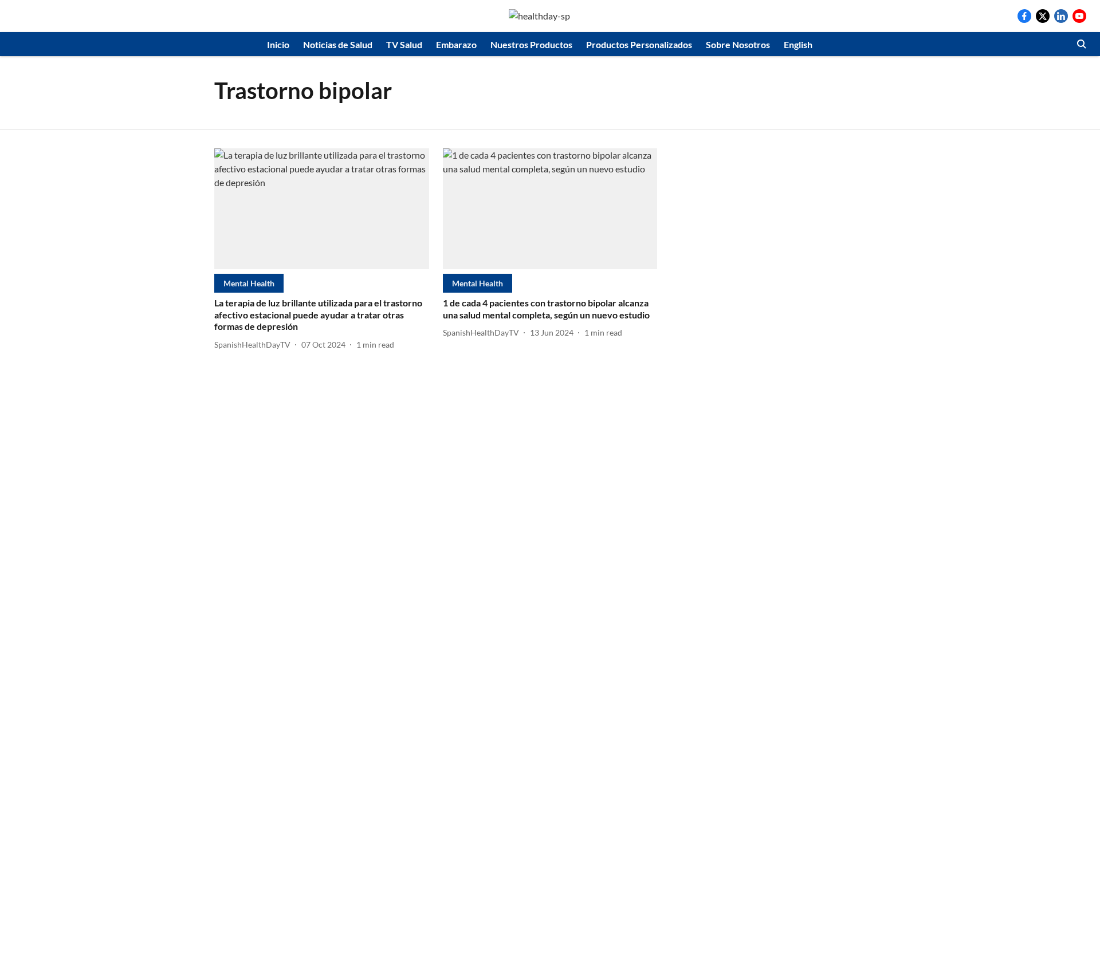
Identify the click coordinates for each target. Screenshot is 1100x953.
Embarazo (456, 44)
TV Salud (404, 44)
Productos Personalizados (639, 44)
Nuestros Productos (531, 44)
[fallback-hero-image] (321, 208)
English (798, 44)
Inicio (278, 44)
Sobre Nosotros (738, 44)
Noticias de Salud (337, 44)
